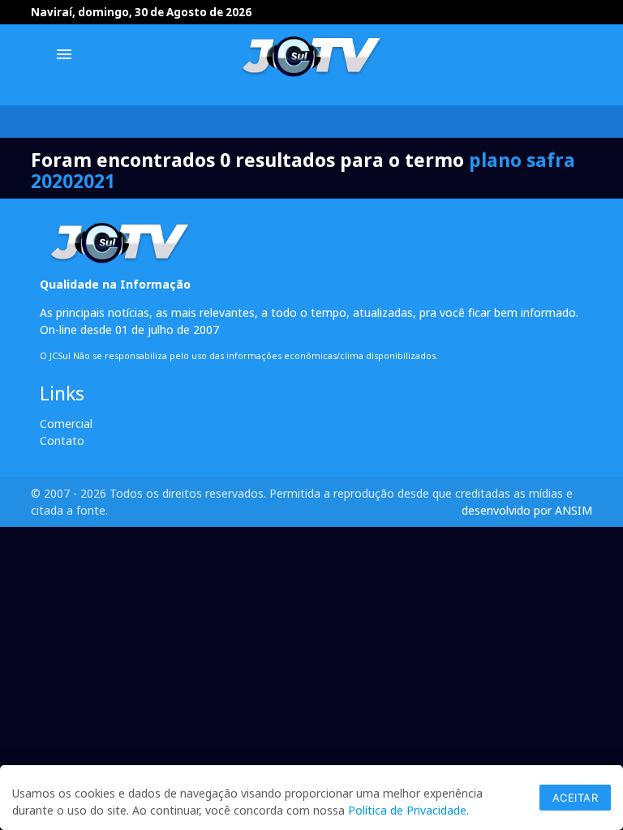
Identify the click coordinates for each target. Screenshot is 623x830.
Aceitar (575, 797)
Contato (62, 440)
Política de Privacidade (407, 810)
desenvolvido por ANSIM (527, 510)
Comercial (66, 423)
